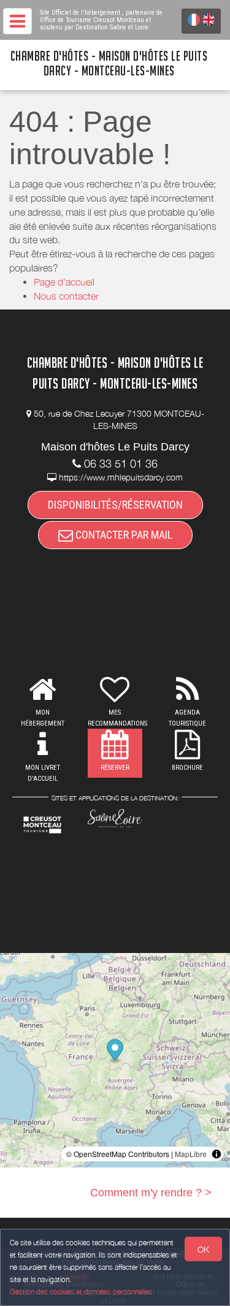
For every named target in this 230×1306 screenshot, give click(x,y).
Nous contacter (66, 296)
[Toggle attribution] (216, 1154)
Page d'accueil (64, 281)
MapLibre (191, 1153)
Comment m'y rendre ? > (151, 1192)
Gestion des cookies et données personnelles (81, 1291)
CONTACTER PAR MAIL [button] (122, 534)
